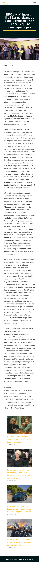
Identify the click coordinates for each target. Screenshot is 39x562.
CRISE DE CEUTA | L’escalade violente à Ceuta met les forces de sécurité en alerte (19, 542)
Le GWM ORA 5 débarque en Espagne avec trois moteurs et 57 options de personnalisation (19, 509)
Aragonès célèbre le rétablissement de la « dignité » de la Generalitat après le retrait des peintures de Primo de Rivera (19, 393)
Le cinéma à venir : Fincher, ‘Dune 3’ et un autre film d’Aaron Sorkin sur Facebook (19, 439)
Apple (8, 387)
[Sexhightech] (4, 2)
